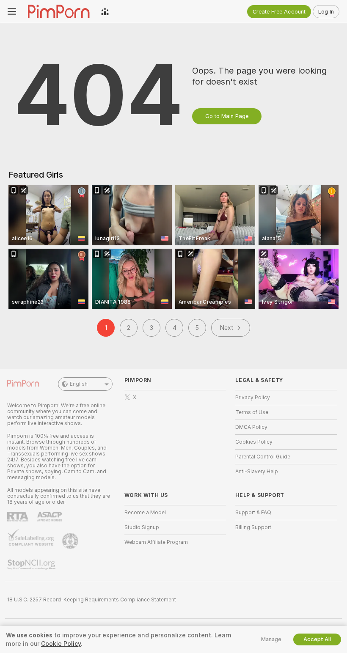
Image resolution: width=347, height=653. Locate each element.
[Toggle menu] (12, 11)
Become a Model (145, 513)
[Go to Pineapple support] (71, 541)
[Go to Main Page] (59, 11)
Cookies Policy (254, 442)
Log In (326, 11)
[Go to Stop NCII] (32, 565)
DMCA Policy (251, 427)
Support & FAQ (253, 513)
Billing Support (253, 527)
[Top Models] (105, 11)
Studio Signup (141, 527)
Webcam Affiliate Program (156, 542)
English (79, 384)
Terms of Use (251, 412)
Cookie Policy (61, 643)
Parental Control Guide (262, 457)
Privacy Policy (252, 398)
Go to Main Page (226, 116)
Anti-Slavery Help (256, 472)
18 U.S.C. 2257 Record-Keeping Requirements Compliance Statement (91, 600)
